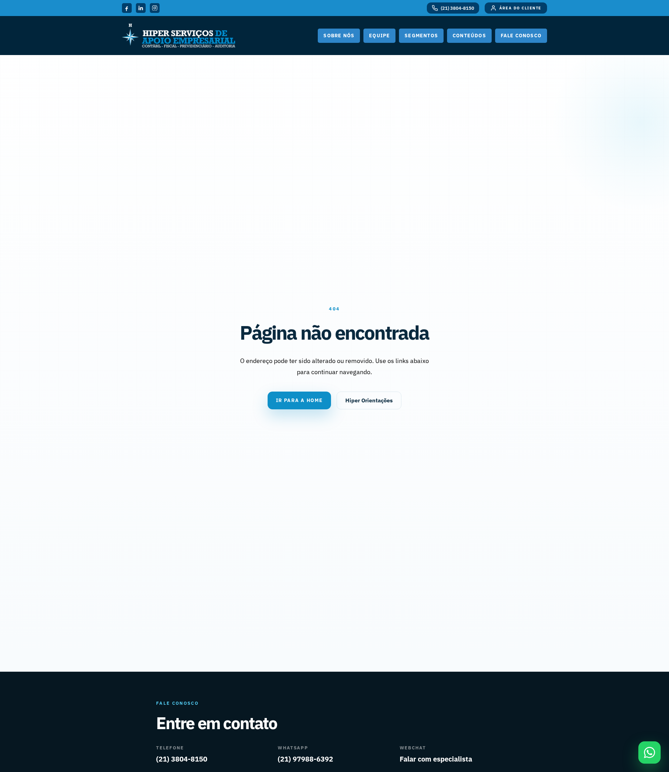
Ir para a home (299, 400)
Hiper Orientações (369, 400)
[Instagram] (155, 8)
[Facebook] (127, 8)
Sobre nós (338, 35)
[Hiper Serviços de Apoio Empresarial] (178, 35)
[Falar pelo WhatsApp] (649, 752)
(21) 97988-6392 (305, 759)
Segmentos (421, 35)
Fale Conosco (521, 35)
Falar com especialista (436, 759)
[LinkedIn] (141, 8)
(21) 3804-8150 (181, 759)
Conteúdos (469, 35)
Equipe (379, 35)
